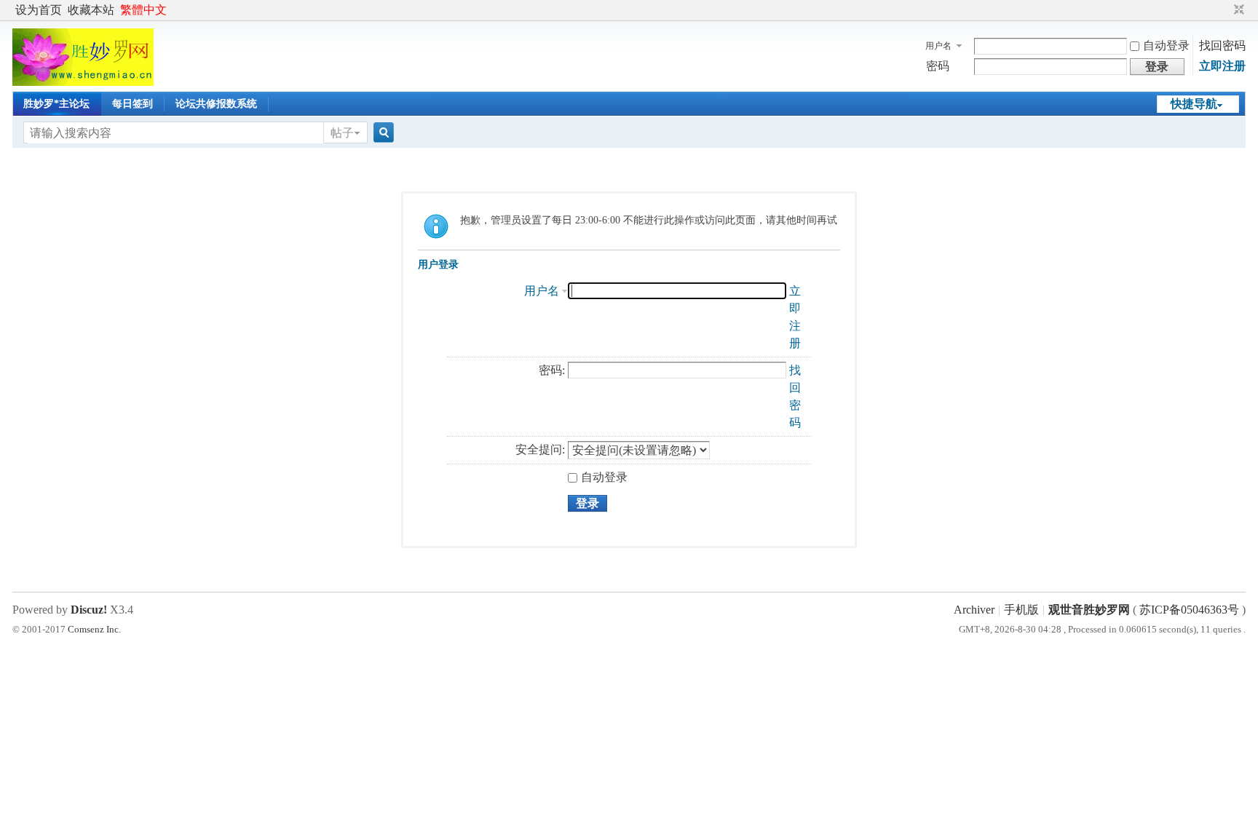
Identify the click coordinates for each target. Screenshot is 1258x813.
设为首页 (38, 10)
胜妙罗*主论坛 (56, 103)
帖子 (342, 133)
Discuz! (89, 609)
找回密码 (1222, 45)
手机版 (1021, 609)
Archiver (974, 609)
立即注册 (1222, 66)
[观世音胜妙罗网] (83, 82)
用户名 (938, 46)
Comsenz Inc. (94, 629)
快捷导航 (1194, 104)
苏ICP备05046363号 (1189, 609)
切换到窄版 (1237, 10)
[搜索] (381, 132)
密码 (937, 66)
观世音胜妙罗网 (1089, 609)
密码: (552, 370)
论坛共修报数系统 (216, 103)
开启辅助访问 (1225, 10)
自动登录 (1166, 45)
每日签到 (132, 103)
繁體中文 (143, 10)
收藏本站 (91, 10)
